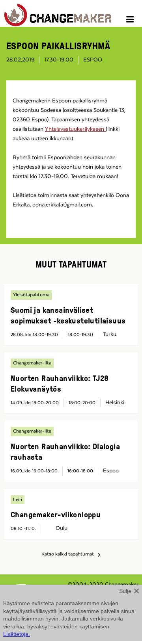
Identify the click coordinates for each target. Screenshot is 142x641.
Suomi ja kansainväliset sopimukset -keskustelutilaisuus (68, 315)
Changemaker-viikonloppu (56, 514)
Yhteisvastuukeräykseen (75, 129)
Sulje (125, 591)
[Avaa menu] (131, 20)
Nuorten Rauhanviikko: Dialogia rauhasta (65, 451)
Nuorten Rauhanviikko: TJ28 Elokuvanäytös (59, 383)
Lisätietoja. (16, 634)
